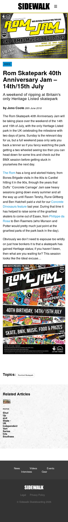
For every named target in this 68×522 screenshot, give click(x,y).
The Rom (9, 172)
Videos (33, 468)
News (7, 64)
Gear (44, 471)
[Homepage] (34, 486)
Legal (23, 495)
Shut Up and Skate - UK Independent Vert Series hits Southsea (7, 420)
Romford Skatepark (25, 375)
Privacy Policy (37, 495)
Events (50, 468)
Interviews (26, 471)
